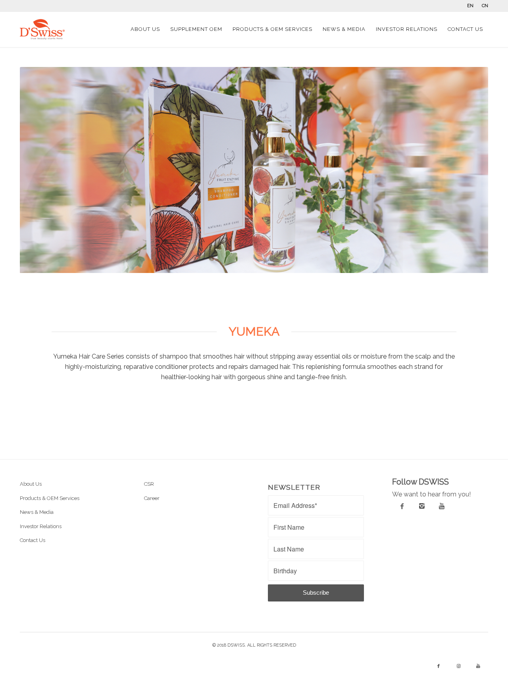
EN (470, 5)
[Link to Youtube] (478, 666)
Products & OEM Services (49, 498)
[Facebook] (402, 506)
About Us (31, 484)
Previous (38, 170)
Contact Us (32, 540)
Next (470, 170)
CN (485, 5)
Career (152, 498)
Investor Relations (41, 526)
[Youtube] (442, 506)
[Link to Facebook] (438, 666)
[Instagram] (422, 506)
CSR (149, 484)
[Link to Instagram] (458, 666)
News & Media (37, 512)
